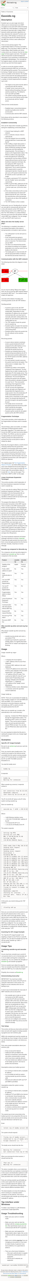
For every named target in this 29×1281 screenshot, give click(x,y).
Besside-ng (19, 972)
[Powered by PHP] (18, 1275)
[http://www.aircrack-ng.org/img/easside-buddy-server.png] (14, 277)
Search (13, 7)
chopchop (21, 538)
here (25, 468)
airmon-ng (13, 746)
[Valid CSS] (11, 1277)
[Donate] (11, 1275)
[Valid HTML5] (24, 1275)
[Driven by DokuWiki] (18, 1277)
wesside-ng (12, 554)
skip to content (24, 1)
